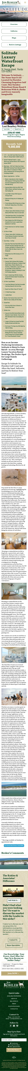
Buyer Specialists (13, 945)
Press (14, 1004)
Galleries (14, 31)
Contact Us (13, 940)
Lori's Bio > (7, 129)
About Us (14, 999)
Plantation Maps (14, 1006)
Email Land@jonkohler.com (14, 1019)
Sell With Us (12, 900)
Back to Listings (15, 45)
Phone (14, 1017)
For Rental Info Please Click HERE (13, 845)
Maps (14, 38)
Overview (14, 24)
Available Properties (14, 996)
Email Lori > (18, 129)
